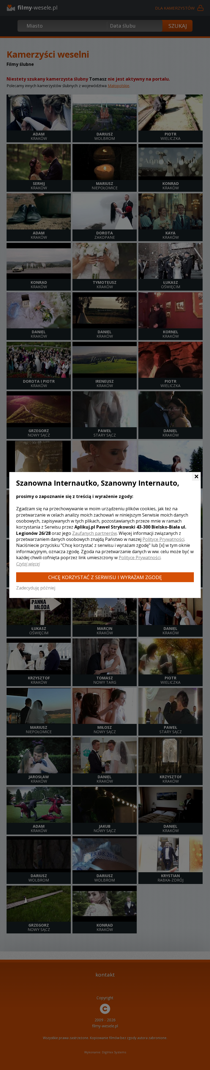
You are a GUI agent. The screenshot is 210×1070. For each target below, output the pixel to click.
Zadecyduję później (35, 588)
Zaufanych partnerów (94, 533)
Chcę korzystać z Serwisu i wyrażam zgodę (105, 577)
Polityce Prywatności (163, 539)
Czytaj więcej (28, 564)
